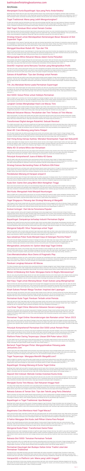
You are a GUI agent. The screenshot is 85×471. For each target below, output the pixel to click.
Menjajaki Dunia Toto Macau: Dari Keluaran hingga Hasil (33, 382)
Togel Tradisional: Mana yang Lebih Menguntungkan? (32, 19)
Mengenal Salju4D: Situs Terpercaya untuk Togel (30, 228)
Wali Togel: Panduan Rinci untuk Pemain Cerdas (29, 28)
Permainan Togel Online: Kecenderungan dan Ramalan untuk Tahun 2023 (41, 317)
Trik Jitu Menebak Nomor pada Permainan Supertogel (32, 85)
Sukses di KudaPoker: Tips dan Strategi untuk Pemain (32, 74)
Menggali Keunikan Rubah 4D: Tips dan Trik (27, 48)
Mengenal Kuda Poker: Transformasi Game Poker (30, 428)
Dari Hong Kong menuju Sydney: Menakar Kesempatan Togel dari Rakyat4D (42, 139)
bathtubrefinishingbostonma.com (27, 2)
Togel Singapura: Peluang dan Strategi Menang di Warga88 (35, 200)
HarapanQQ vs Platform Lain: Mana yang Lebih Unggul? (33, 458)
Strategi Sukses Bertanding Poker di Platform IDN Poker (33, 165)
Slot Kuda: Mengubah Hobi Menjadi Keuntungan (29, 191)
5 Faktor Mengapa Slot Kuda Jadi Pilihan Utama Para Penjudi (35, 419)
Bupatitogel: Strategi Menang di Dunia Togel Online (31, 365)
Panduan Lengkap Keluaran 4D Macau (25, 263)
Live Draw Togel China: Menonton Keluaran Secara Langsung (35, 307)
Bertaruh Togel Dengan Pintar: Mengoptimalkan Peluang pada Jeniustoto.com (36, 346)
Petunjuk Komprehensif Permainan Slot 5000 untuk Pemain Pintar (38, 327)
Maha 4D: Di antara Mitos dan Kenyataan (26, 147)
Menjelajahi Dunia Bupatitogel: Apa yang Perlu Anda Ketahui (35, 10)
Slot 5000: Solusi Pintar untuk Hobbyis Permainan (30, 95)
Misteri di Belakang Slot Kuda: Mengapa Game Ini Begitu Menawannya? (40, 272)
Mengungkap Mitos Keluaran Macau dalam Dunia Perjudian (34, 57)
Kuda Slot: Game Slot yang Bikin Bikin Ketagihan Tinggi (33, 183)
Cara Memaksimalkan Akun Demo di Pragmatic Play (31, 254)
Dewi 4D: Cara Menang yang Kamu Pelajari (27, 130)
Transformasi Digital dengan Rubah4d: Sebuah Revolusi (33, 121)
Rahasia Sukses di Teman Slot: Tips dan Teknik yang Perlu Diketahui (39, 391)
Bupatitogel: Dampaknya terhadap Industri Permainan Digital (35, 219)
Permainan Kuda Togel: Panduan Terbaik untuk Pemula (32, 298)
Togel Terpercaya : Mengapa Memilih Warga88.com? (31, 356)
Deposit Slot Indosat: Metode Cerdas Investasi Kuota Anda (34, 374)
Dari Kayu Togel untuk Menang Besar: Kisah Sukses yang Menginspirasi (40, 281)
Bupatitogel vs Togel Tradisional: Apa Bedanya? (29, 400)
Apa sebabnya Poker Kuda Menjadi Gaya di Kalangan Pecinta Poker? (39, 237)
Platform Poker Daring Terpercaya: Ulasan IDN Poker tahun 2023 (37, 336)
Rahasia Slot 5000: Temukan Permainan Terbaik (29, 438)
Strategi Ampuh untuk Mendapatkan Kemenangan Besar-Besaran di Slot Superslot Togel (41, 38)
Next (76, 467)
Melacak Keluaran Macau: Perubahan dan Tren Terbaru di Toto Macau (39, 112)
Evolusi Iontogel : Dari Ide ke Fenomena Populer (29, 209)
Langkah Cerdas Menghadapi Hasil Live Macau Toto (31, 104)
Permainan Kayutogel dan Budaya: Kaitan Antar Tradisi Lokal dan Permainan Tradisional (37, 448)
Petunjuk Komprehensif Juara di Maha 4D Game (29, 156)
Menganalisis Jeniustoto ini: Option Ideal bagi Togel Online (34, 245)
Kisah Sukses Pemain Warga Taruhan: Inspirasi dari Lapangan (36, 289)
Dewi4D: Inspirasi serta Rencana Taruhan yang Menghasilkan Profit (38, 65)
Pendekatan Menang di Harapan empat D (26, 174)
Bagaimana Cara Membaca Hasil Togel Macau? (29, 410)
